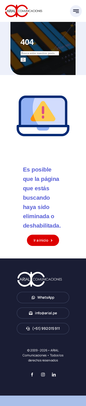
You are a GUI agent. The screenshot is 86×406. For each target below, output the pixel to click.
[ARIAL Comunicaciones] (23, 3)
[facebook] (32, 374)
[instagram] (43, 374)
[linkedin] (53, 374)
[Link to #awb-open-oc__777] (76, 11)
